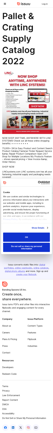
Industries (32, 346)
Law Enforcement (11, 395)
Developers (7, 367)
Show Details (38, 228)
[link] (45, 4)
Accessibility (8, 413)
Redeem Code (9, 374)
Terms (5, 386)
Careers (6, 332)
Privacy (6, 390)
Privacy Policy (10, 219)
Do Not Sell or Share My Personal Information (24, 418)
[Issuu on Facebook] (5, 427)
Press (5, 346)
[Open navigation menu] (5, 4)
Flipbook (32, 339)
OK (26, 237)
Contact (6, 352)
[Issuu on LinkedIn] (13, 427)
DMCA (5, 404)
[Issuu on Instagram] (28, 427)
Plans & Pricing (9, 339)
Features (32, 332)
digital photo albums (15, 271)
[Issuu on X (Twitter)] (20, 427)
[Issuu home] (23, 3)
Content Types (35, 325)
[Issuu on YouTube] (36, 427)
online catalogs (41, 268)
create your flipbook (26, 274)
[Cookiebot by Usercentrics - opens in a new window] (38, 183)
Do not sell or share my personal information (26, 247)
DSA (4, 409)
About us (6, 325)
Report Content (10, 400)
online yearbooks (23, 268)
